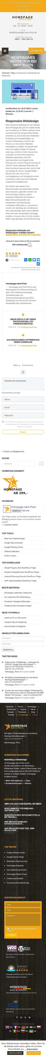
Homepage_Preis (12, 672)
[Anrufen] (25, 1017)
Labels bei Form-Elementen (15, 618)
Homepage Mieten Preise (17, 874)
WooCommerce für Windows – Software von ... (19, 809)
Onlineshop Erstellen (15, 878)
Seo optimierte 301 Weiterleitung (17, 597)
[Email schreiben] (21, 1017)
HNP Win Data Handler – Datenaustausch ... (16, 823)
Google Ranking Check (13, 547)
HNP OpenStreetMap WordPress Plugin (20, 581)
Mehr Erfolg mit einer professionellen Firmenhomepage (23, 321)
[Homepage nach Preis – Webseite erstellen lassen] (22, 18)
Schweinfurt (20, 3)
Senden (23, 432)
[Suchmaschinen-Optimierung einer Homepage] (23, 336)
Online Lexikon (10, 556)
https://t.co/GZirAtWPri (14, 682)
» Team (27, 781)
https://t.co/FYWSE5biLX (15, 667)
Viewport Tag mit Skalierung (15, 622)
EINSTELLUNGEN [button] (15, 1053)
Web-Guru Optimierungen (14, 538)
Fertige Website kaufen (16, 853)
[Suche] (29, 1017)
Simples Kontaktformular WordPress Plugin (21, 572)
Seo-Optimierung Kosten (16, 870)
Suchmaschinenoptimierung (18, 883)
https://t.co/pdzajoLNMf (32, 695)
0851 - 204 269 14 (24, 39)
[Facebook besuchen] (17, 1017)
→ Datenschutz (31, 1049)
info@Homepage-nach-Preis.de (23, 33)
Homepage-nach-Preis (29, 327)
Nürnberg (38, 3)
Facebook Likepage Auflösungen (17, 601)
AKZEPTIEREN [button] (33, 1053)
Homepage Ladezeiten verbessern (18, 593)
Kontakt (25, 6)
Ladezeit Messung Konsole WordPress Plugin (22, 576)
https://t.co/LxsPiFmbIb (14, 669)
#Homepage (16, 695)
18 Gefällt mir (14, 260)
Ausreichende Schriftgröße (15, 626)
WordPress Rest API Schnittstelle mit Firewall (22, 816)
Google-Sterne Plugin (15, 857)
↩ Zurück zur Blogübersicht (13, 451)
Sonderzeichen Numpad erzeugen (18, 606)
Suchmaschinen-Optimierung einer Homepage (23, 341)
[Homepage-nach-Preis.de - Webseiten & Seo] (15, 726)
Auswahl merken (10, 525)
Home (6, 3)
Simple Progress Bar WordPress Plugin (20, 568)
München (12, 3)
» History (27, 783)
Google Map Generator (13, 543)
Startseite (5, 73)
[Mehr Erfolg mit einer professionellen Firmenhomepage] (23, 316)
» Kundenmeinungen (13, 783)
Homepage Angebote (15, 865)
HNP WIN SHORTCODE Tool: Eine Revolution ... (19, 829)
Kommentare (27, 365)
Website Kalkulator (11, 551)
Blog (13, 73)
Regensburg (30, 3)
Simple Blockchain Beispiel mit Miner (22, 804)
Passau (19, 6)
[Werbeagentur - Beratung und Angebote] (19, 10)
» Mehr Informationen (13, 781)
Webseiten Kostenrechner (17, 861)
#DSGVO (29, 667)
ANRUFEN (38, 51)
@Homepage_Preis (12, 743)
